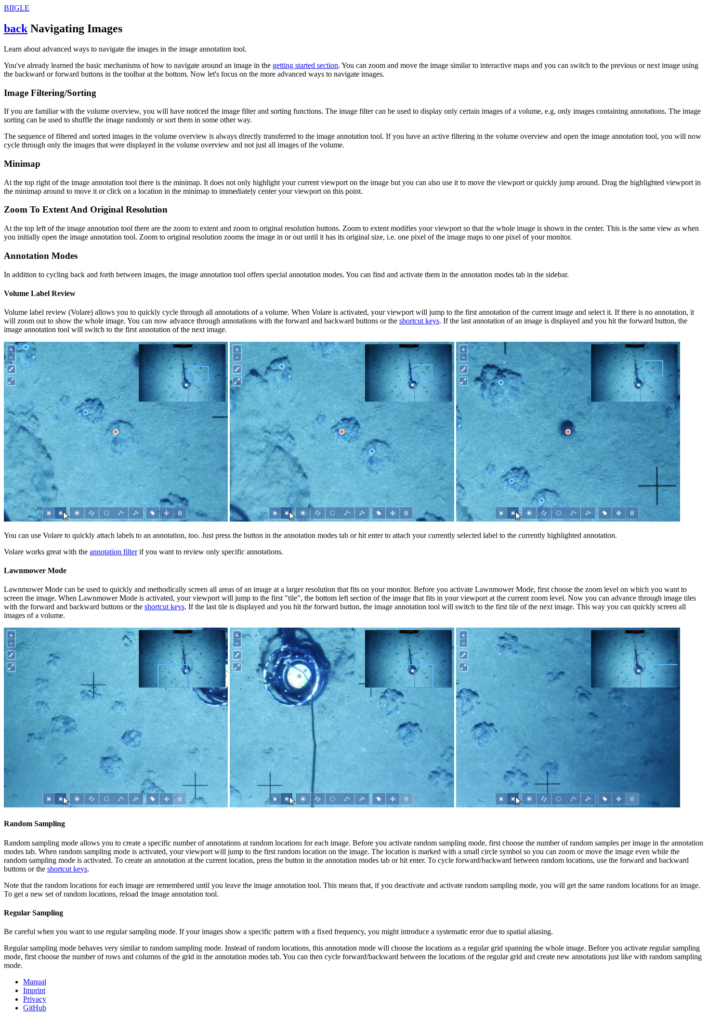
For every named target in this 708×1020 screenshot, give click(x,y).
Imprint (34, 990)
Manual (34, 982)
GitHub (34, 1008)
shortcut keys (419, 321)
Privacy (34, 999)
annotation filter (113, 552)
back (15, 28)
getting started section (305, 65)
